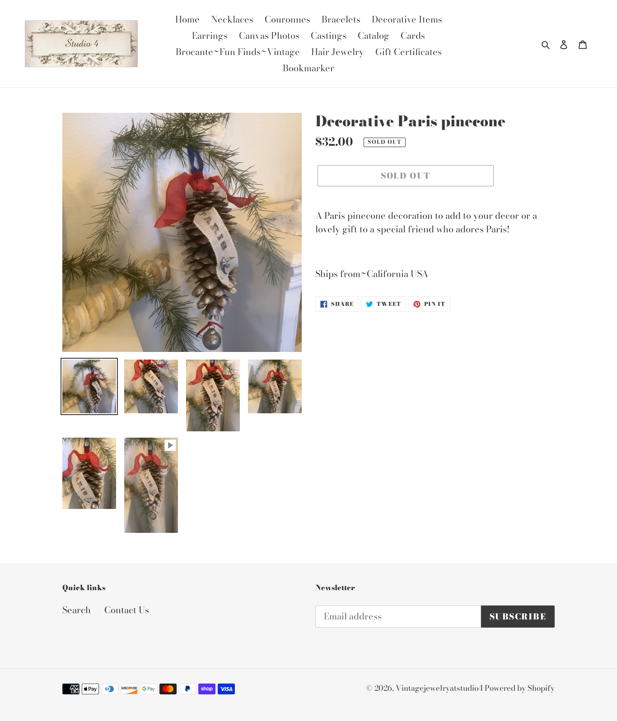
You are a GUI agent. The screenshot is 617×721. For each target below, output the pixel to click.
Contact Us (126, 610)
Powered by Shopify (520, 688)
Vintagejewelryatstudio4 (440, 688)
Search (76, 610)
